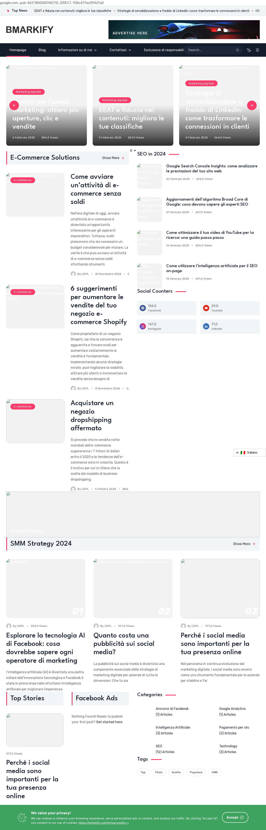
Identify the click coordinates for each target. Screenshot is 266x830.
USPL (85, 273)
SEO (192, 83)
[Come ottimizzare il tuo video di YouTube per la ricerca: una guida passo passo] (149, 242)
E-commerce (22, 180)
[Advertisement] (133, 514)
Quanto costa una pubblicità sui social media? (124, 644)
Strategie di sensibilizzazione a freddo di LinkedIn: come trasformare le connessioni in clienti (131, 110)
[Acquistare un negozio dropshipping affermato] (35, 421)
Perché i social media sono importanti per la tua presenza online (215, 644)
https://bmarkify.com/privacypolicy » (103, 822)
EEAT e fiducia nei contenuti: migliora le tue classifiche (45, 119)
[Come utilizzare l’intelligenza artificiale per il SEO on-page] (149, 276)
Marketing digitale (28, 100)
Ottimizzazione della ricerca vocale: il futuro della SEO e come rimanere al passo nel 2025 (216, 110)
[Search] (237, 50)
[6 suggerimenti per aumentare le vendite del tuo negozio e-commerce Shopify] (35, 306)
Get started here (109, 722)
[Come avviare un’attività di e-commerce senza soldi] (35, 195)
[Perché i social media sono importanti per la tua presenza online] (34, 730)
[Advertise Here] (184, 29)
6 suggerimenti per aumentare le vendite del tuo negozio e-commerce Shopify (99, 305)
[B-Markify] (29, 29)
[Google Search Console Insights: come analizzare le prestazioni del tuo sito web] (149, 176)
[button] (14, 105)
